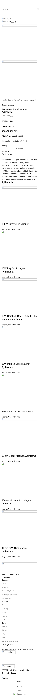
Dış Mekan (5, 587)
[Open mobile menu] (2, 3)
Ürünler (4, 630)
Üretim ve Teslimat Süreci (10, 641)
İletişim (4, 634)
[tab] (19, 148)
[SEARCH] (38, 9)
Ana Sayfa (6, 100)
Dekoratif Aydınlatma (9, 591)
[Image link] (19, 568)
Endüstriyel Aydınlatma (9, 594)
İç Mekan (5, 583)
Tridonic (4, 616)
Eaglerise (5, 620)
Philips (4, 612)
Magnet (33, 100)
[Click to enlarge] (4, 675)
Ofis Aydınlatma (7, 598)
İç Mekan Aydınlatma (20, 100)
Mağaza (4, 626)
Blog (3, 637)
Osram (4, 605)
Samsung (5, 609)
